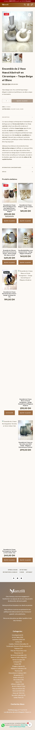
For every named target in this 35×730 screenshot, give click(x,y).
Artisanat (29, 572)
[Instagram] (21, 578)
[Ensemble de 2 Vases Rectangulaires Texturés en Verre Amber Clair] (9, 483)
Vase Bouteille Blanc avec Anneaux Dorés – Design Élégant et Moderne (25, 252)
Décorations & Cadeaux (10, 572)
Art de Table (23, 569)
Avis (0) (4, 171)
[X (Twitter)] (17, 578)
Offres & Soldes (13, 569)
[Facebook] (13, 578)
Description (5, 117)
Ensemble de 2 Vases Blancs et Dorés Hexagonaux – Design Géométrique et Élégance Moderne (25, 402)
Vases (21, 109)
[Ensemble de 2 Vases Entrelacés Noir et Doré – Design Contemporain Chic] (9, 280)
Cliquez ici (28, 712)
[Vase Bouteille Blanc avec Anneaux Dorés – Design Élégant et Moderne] (25, 238)
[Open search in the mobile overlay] (25, 4)
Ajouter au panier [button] (9, 221)
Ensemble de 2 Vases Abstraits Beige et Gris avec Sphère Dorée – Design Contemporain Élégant (9, 208)
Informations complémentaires (11, 167)
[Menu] (32, 5)
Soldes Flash (15, 109)
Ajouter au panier (22, 101)
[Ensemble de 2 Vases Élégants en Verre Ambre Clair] (25, 193)
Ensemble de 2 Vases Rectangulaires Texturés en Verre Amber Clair (9, 551)
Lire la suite (9, 412)
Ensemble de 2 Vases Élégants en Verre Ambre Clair (25, 206)
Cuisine (21, 572)
